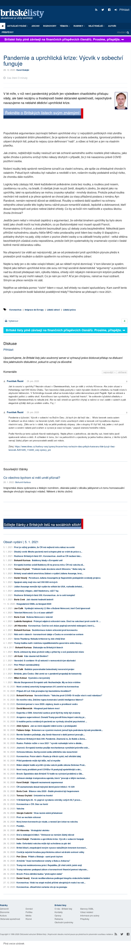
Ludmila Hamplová (23, 621)
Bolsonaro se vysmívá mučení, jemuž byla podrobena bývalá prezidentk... (67, 730)
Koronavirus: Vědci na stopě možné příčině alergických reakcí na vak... (51, 882)
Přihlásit (124, 10)
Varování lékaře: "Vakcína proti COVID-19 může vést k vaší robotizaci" (68, 695)
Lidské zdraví (53, 309)
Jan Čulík (18, 608)
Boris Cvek (19, 599)
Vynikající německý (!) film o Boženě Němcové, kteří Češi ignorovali (57, 608)
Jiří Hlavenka (20, 625)
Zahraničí (4, 908)
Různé (29, 918)
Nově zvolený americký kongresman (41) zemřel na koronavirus (48, 686)
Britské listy (24, 14)
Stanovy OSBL (87, 908)
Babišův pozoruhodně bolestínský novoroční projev (49, 669)
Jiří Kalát (18, 656)
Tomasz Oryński (22, 568)
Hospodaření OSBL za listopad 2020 (34, 603)
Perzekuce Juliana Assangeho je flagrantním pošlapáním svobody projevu (64, 577)
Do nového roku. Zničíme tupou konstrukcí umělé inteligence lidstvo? (50, 699)
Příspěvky (7, 32)
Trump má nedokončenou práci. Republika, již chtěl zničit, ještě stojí (49, 865)
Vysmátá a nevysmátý (39, 677)
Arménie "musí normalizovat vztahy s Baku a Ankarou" (43, 860)
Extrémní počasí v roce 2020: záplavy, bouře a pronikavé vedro (47, 704)
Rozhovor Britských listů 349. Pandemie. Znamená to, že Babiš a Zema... (51, 738)
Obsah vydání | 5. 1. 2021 (21, 542)
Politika (29, 912)
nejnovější (108, 372)
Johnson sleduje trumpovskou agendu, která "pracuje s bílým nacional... (51, 778)
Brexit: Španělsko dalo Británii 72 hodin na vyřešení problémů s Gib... (50, 773)
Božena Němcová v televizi (39, 616)
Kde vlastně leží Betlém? (36, 656)
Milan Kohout (20, 677)
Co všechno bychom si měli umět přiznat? (31, 477)
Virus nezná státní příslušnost (48, 812)
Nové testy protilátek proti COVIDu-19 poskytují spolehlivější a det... (49, 769)
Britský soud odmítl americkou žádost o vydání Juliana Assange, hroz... (48, 573)
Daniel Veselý (20, 577)
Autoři (112, 25)
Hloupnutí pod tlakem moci (47, 708)
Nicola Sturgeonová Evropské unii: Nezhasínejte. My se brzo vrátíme (47, 682)
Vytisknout (13, 320)
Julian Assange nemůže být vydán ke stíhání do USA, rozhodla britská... (48, 586)
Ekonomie (4, 912)
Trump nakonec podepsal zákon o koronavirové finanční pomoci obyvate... (52, 869)
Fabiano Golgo (23, 730)
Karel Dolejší (23, 69)
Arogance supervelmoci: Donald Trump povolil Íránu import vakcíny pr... (51, 717)
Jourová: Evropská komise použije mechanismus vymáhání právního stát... (53, 747)
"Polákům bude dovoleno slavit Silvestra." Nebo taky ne (58, 568)
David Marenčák (24, 708)
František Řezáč (15, 381)
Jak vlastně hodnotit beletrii (39, 599)
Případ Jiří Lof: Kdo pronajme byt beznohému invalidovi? (44, 690)
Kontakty (59, 912)
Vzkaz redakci (86, 912)
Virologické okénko (40, 830)
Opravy (58, 915)
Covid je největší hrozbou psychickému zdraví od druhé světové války (50, 852)
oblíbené (122, 372)
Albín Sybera (23, 725)
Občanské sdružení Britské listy (33, 934)
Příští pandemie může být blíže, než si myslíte (38, 760)
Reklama (59, 918)
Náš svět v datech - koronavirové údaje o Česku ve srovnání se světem (48, 634)
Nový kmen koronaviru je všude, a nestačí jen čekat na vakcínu (47, 821)
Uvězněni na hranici (43, 795)
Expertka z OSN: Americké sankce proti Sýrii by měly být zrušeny (48, 712)
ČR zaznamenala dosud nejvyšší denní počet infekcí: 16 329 (46, 786)
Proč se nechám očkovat (29, 817)
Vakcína (20, 808)
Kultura (3, 915)
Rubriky (79, 25)
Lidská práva (69, 309)
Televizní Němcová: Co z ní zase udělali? (33, 612)
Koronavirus (15, 309)
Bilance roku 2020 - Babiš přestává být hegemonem (54, 791)
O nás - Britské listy (63, 908)
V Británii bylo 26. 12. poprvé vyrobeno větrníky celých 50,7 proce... (49, 799)
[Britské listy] (43, 114)
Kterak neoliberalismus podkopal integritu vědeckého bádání (60, 878)
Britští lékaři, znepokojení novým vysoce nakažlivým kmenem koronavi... (52, 847)
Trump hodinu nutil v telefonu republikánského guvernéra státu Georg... (48, 643)
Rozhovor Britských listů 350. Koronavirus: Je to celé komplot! (44, 595)
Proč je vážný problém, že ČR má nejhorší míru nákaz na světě (44, 547)
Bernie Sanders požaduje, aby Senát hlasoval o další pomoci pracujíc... (51, 734)
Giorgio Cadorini (24, 812)
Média (28, 915)
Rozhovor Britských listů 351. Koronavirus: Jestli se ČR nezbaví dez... (48, 556)
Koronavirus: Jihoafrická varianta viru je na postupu (42, 886)
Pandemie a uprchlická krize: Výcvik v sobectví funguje (57, 839)
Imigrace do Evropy (34, 309)
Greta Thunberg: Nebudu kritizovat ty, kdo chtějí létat (39, 638)
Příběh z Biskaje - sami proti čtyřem (45, 856)
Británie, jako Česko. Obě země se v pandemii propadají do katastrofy (48, 673)
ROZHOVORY (49, 25)
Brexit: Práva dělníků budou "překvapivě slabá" (40, 873)
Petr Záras (22, 856)
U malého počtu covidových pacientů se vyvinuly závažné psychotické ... (52, 721)
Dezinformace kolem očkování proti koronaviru (54, 630)
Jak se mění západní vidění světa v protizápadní (53, 725)
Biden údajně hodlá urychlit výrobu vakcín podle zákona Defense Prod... (51, 764)
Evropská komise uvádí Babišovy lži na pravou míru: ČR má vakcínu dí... (49, 564)
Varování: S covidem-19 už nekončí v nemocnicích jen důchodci (45, 660)
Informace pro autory (89, 915)
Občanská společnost (10, 918)
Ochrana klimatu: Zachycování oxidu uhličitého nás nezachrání (47, 751)
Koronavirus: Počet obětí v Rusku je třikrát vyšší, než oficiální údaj (49, 756)
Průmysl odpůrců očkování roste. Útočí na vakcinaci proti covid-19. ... (67, 621)
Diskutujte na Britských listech (48, 647)
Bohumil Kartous (23, 482)
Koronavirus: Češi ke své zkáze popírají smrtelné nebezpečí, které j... (61, 625)
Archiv (36, 25)
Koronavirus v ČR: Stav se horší (32, 804)
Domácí (29, 908)
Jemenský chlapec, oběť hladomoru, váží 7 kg (36, 590)
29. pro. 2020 (33, 381)
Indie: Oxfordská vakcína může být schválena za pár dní (44, 843)
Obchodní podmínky (64, 922)
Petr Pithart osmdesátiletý (27, 664)
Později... (21, 825)
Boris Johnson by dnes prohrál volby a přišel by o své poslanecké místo (49, 651)
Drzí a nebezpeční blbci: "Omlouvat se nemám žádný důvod (45, 834)
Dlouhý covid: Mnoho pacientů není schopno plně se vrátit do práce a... (48, 551)
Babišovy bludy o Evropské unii (47, 560)
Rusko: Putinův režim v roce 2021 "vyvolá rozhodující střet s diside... (50, 743)
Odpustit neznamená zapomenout (46, 782)
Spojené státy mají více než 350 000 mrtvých (35, 582)
